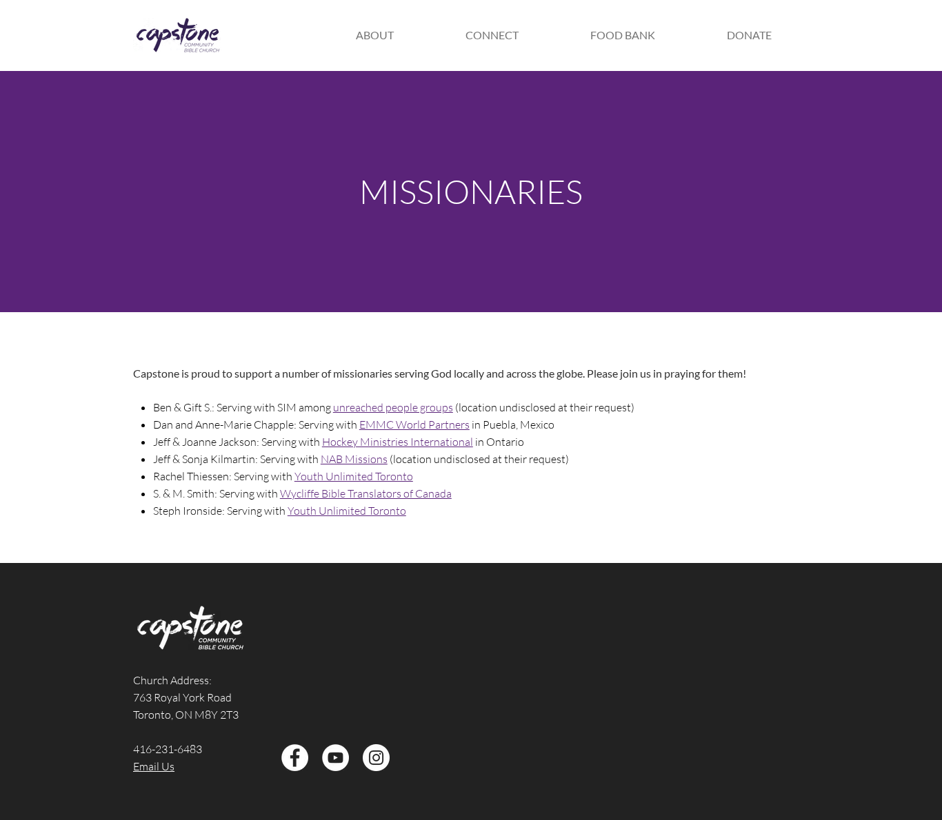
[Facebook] (294, 757)
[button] (374, 35)
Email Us (153, 766)
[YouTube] (335, 757)
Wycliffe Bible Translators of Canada (366, 493)
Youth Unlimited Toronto (353, 476)
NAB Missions (354, 459)
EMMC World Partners (414, 424)
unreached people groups (393, 407)
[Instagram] (376, 757)
